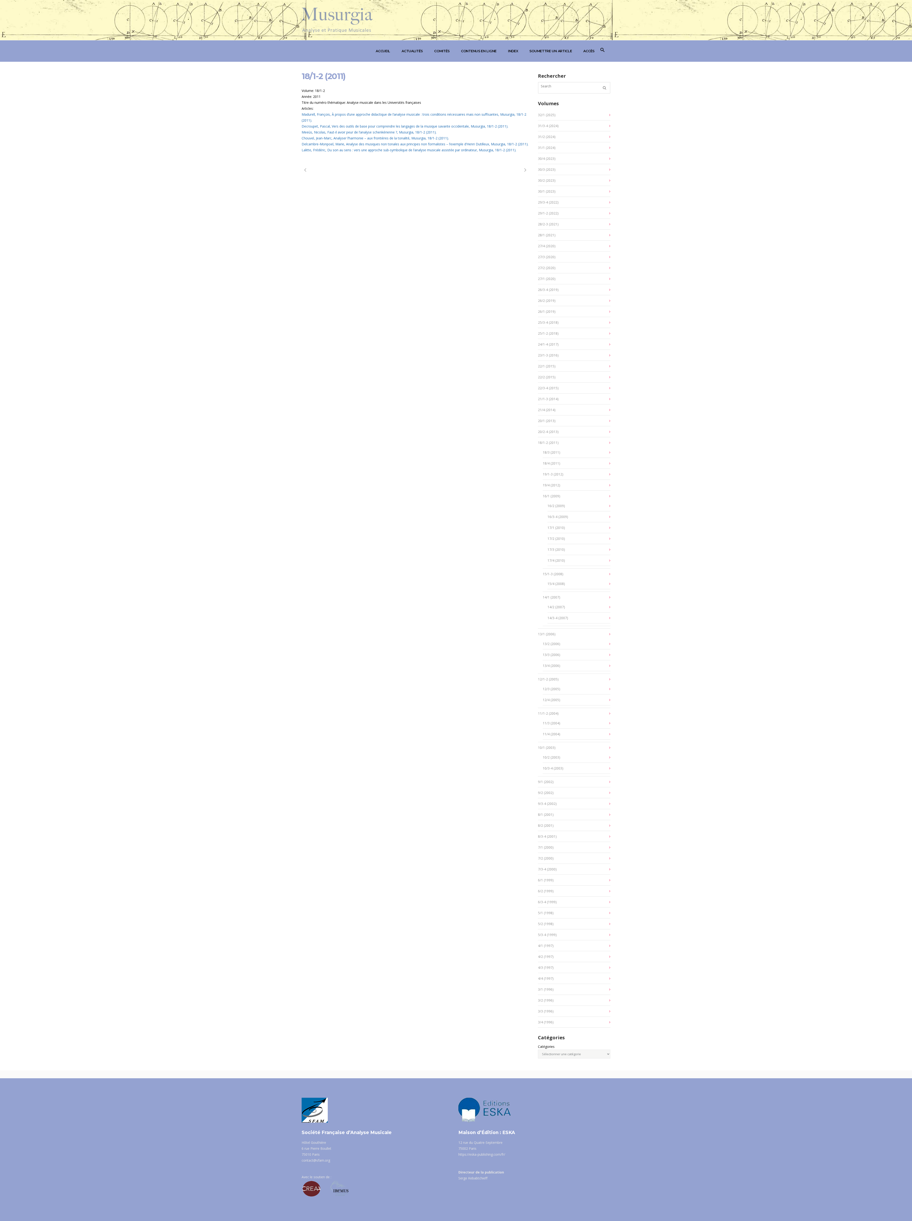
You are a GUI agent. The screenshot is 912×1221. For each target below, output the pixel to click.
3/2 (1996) (546, 1000)
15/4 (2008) (556, 583)
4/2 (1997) (546, 956)
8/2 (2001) (546, 825)
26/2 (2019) (547, 300)
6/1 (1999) (546, 880)
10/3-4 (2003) (553, 768)
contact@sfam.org (316, 1160)
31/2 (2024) (547, 136)
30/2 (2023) (547, 180)
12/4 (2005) (551, 700)
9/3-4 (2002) (547, 803)
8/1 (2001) (546, 814)
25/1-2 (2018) (548, 333)
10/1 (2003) (547, 747)
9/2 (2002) (546, 792)
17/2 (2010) (556, 538)
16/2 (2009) (556, 506)
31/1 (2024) (547, 147)
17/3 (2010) (556, 549)
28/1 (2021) (547, 235)
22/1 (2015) (547, 366)
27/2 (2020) (547, 268)
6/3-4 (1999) (547, 902)
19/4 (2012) (551, 485)
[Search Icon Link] (602, 51)
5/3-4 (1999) (547, 934)
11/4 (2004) (551, 734)
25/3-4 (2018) (548, 322)
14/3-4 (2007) (557, 618)
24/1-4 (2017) (548, 344)
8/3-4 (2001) (547, 836)
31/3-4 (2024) (548, 126)
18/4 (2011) (551, 463)
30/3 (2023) (547, 169)
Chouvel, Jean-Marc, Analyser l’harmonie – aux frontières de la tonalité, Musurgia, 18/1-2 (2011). (375, 138)
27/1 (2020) (547, 278)
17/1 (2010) (556, 527)
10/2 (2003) (551, 757)
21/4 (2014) (547, 410)
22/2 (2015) (547, 377)
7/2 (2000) (546, 858)
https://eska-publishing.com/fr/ (481, 1154)
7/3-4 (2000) (547, 869)
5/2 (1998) (546, 924)
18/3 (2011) (551, 452)
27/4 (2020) (547, 246)
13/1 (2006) (547, 634)
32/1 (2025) (547, 115)
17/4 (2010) (556, 560)
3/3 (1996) (546, 1011)
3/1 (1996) (546, 989)
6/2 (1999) (546, 891)
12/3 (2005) (551, 689)
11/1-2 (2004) (548, 713)
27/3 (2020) (547, 257)
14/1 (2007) (551, 597)
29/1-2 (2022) (548, 213)
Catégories (546, 1046)
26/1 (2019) (547, 311)
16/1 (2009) (551, 496)
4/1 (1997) (546, 945)
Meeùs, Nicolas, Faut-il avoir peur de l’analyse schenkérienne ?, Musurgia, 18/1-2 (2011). (369, 132)
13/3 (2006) (551, 654)
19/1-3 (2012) (553, 474)
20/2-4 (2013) (548, 431)
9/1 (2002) (546, 781)
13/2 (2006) (551, 643)
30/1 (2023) (547, 191)
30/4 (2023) (547, 158)
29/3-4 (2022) (548, 202)
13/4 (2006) (551, 665)
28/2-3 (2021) (548, 224)
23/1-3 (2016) (548, 355)
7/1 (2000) (546, 847)
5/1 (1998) (546, 913)
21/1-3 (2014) (548, 399)
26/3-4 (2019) (548, 289)
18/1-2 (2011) (548, 442)
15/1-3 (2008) (553, 574)
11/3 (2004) (551, 723)
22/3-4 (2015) (548, 388)
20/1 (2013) (547, 420)
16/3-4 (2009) (557, 516)
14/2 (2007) (556, 607)
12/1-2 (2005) (548, 679)
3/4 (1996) (546, 1022)
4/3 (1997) (546, 967)
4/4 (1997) (546, 978)
